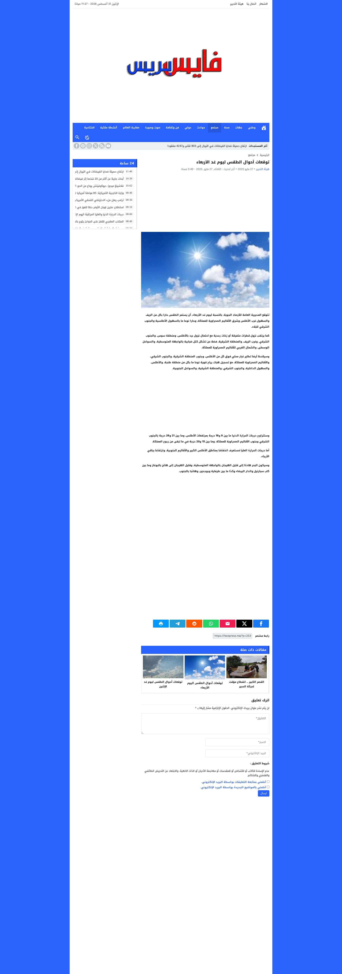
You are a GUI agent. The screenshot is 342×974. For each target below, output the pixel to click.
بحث (77, 137)
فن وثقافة (172, 127)
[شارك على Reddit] (194, 623)
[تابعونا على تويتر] (95, 146)
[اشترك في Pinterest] (82, 146)
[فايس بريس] (171, 65)
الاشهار (263, 3)
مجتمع (214, 127)
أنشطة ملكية (108, 127)
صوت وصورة (152, 127)
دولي (188, 127)
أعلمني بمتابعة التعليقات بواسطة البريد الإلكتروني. (233, 782)
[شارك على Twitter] (244, 623)
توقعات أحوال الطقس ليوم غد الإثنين (163, 684)
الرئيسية (264, 128)
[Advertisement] (205, 201)
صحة (227, 127)
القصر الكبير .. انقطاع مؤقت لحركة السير (246, 684)
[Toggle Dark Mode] (87, 137)
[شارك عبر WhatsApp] (211, 623)
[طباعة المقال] (161, 623)
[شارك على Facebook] (261, 623)
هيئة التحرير (236, 3)
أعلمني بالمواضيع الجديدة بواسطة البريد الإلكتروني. (233, 787)
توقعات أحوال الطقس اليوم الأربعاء (205, 685)
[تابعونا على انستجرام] (89, 146)
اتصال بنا (251, 3)
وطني (252, 127)
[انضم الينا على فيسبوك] (76, 146)
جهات (238, 127)
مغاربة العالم (131, 127)
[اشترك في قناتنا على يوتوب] (108, 146)
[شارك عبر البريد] (228, 623)
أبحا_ (244, 145)
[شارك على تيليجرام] (177, 623)
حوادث (201, 127)
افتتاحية (89, 127)
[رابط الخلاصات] (101, 146)
